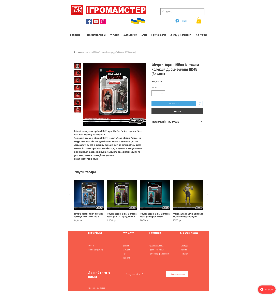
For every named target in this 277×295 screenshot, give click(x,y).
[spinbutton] (158, 93)
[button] (198, 20)
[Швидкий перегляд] (89, 195)
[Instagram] (103, 21)
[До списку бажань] (200, 103)
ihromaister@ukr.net (95, 249)
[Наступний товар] (207, 194)
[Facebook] (89, 21)
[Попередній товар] (69, 194)
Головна (77, 52)
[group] (138, 202)
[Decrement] (154, 93)
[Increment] (162, 93)
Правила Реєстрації (156, 249)
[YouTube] (96, 21)
